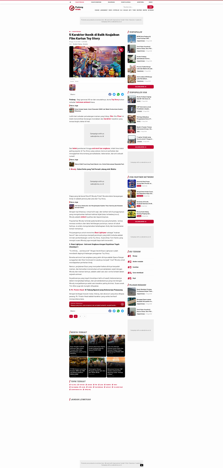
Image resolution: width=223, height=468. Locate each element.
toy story (73, 384)
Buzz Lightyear (101, 232)
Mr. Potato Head (77, 290)
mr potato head (118, 387)
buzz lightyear (99, 387)
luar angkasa (105, 148)
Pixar (119, 116)
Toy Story (115, 99)
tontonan (79, 102)
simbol (83, 217)
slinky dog (88, 389)
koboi (75, 148)
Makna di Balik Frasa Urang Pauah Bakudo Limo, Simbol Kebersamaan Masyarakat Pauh (99, 164)
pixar (101, 384)
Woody (73, 169)
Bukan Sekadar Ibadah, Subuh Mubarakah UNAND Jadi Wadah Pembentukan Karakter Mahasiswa (99, 110)
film (111, 116)
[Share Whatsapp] (118, 94)
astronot (95, 148)
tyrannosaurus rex (76, 389)
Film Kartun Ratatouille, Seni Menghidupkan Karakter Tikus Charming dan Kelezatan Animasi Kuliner (99, 206)
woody (83, 387)
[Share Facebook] (110, 94)
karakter (107, 119)
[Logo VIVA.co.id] (77, 8)
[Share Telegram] (122, 94)
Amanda (85, 44)
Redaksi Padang (77, 44)
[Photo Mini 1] (72, 87)
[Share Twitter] (114, 94)
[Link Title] (132, 39)
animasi (87, 102)
